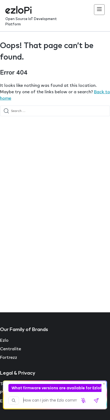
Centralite (10, 348)
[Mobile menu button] (99, 9)
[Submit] (6, 111)
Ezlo (4, 340)
